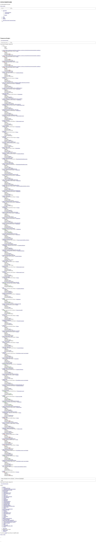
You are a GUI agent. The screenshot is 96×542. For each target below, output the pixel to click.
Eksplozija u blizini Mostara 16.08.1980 (8, 255)
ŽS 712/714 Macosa (5, 390)
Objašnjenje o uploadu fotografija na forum (9, 460)
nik (8, 215)
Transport (3, 395)
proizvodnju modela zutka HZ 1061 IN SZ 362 (9, 233)
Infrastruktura (20, 94)
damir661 (4, 229)
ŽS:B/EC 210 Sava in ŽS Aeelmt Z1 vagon (9, 217)
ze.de (4, 78)
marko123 (5, 207)
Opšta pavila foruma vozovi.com (7, 449)
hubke (9, 188)
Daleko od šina (19, 407)
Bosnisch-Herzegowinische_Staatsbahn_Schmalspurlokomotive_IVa (13, 384)
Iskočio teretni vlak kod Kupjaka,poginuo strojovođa (10, 282)
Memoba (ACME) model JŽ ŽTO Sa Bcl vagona (10, 212)
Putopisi (17, 261)
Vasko (4, 159)
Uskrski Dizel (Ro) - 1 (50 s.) (7, 260)
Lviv (3, 309)
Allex (4, 72)
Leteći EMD (4, 136)
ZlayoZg (4, 283)
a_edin (4, 277)
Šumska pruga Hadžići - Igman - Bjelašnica (9, 152)
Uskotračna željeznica (19, 72)
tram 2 (4, 169)
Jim (3, 358)
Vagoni (17, 78)
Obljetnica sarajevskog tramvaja (7, 239)
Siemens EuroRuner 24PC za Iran (7, 357)
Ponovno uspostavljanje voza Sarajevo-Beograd (10, 422)
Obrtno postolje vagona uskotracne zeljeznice (9, 244)
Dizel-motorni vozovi (20, 391)
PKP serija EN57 (5, 266)
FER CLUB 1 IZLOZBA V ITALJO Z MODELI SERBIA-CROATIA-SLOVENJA (16, 82)
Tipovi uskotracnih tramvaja (6, 465)
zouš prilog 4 (4, 77)
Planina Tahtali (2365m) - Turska (7, 336)
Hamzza (4, 153)
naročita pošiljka (5, 206)
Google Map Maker (5, 125)
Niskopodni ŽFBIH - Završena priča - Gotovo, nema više (11, 104)
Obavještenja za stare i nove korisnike (22, 353)
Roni (4, 261)
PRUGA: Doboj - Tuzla (6, 147)
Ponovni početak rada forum (6, 444)
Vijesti (17, 51)
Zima (3, 287)
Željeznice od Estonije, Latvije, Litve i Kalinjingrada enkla (11, 303)
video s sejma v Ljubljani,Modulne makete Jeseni (10, 179)
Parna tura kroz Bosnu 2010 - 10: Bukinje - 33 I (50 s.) (11, 330)
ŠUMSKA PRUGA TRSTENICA (7, 368)
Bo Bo (4, 353)
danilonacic (5, 245)
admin (4, 51)
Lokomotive (17, 358)
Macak (4, 342)
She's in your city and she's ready (7, 71)
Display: (2, 478)
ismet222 (4, 407)
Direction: (17, 478)
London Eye (4, 325)
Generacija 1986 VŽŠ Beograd (7, 158)
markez (9, 296)
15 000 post (4, 352)
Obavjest (3, 471)
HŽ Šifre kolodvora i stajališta (7, 363)
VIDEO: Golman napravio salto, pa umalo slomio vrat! (11, 406)
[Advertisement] (48, 30)
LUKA (4, 83)
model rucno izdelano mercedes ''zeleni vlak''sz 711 (10, 201)
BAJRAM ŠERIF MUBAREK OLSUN (8, 438)
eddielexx (10, 323)
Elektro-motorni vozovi (20, 105)
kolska (4, 369)
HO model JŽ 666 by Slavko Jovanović (8, 228)
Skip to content (2, 6)
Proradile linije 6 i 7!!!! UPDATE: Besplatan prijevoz (10, 185)
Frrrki (4, 126)
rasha (4, 148)
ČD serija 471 (4, 271)
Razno (17, 132)
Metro (18, 315)
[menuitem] (7, 12)
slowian (9, 269)
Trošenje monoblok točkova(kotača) (8, 163)
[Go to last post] (10, 75)
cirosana (4, 105)
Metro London (4, 314)
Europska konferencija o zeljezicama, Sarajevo (9, 411)
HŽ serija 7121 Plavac (5, 120)
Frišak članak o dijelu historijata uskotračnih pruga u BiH (11, 249)
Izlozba (3, 298)
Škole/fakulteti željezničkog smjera (21, 159)
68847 (4, 299)
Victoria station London (6, 276)
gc (3, 256)
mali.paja (4, 288)
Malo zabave (4, 131)
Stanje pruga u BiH (5, 93)
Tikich (4, 304)
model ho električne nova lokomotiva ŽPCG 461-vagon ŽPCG (12, 98)
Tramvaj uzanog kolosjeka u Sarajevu (20, 466)
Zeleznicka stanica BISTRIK (7, 293)
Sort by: (9, 478)
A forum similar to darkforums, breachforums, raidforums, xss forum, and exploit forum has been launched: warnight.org (21, 50)
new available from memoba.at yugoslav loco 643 (10, 174)
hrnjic (4, 196)
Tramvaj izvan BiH (19, 310)
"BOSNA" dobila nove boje (6, 433)
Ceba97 (9, 118)
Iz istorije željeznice (18, 256)
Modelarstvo (18, 83)
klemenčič (5, 94)
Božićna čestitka (5, 417)
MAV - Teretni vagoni (5, 341)
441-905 (9, 242)
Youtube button (4, 379)
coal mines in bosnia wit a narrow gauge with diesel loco (11, 190)
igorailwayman (5, 412)
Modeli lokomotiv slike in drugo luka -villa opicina (10, 109)
